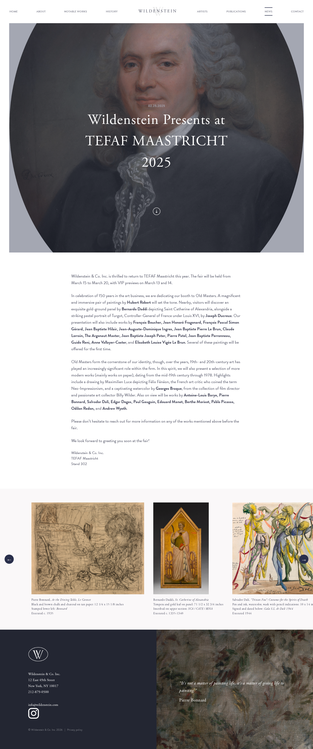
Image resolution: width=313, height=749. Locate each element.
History (112, 11)
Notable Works (75, 11)
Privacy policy (74, 730)
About (41, 11)
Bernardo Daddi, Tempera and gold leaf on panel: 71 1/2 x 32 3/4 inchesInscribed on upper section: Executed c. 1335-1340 (188, 606)
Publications (236, 11)
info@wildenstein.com (43, 705)
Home (13, 11)
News (268, 11)
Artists (202, 11)
